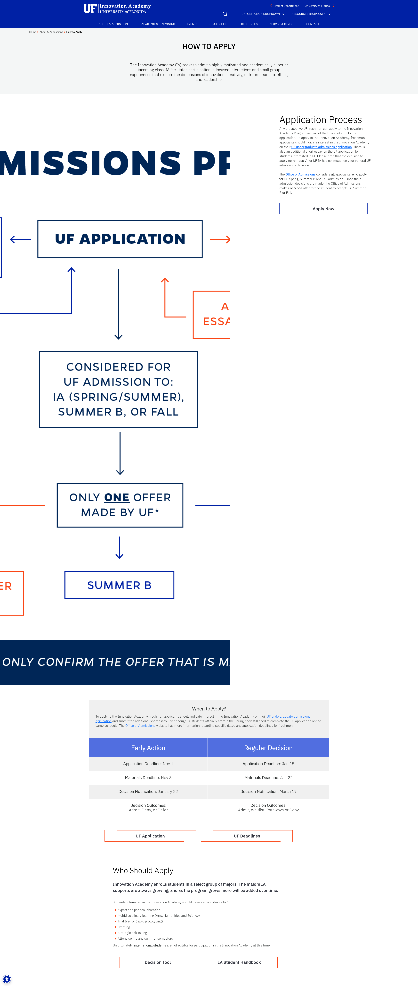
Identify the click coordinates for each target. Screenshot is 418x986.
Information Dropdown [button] (261, 14)
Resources (249, 24)
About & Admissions (114, 24)
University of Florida (317, 6)
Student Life (219, 24)
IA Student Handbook (239, 962)
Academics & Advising (158, 24)
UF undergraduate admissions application (321, 147)
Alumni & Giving (282, 24)
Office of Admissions (300, 174)
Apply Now (323, 208)
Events (192, 24)
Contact (312, 24)
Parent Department (287, 6)
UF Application (150, 836)
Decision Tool (158, 962)
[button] (7, 979)
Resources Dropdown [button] (309, 14)
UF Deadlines (247, 836)
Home (32, 31)
